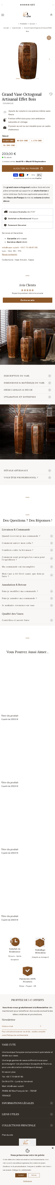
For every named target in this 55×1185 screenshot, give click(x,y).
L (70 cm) (36, 140)
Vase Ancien (21, 259)
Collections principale (19, 1125)
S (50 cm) (8, 140)
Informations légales (18, 1103)
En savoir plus (8, 1072)
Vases (31, 259)
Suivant (32, 24)
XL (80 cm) (9, 145)
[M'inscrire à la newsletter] (40, 1026)
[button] (2, 4)
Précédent (23, 24)
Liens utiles (10, 1114)
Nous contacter (9, 254)
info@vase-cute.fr (10, 247)
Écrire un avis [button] (27, 300)
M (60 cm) (22, 140)
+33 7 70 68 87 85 (29, 247)
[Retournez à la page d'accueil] (26, 15)
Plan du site (7, 1135)
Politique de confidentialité (17, 1035)
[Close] (52, 1148)
